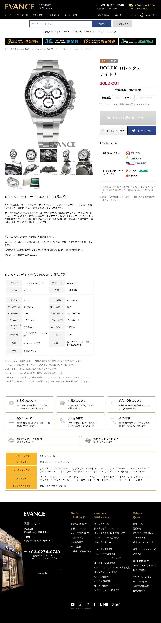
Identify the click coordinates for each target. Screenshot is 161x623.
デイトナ (64, 49)
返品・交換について (80, 533)
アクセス (137, 554)
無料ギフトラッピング (81, 551)
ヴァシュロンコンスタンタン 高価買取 (112, 567)
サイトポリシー (140, 582)
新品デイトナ (46, 462)
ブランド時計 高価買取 (104, 554)
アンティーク (139, 471)
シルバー (94, 477)
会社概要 (42, 573)
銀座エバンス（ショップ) (144, 549)
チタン (122, 477)
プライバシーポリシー (143, 577)
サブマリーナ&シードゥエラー (88, 468)
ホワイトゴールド (62, 480)
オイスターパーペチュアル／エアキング (80, 471)
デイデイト (110, 471)
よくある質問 (70, 15)
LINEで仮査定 (139, 538)
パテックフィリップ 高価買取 (108, 558)
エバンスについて (141, 561)
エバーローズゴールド (74, 477)
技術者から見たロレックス (106, 528)
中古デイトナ (64, 462)
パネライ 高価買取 (102, 581)
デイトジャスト (47, 471)
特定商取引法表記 (141, 586)
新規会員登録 (103, 15)
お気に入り (119, 15)
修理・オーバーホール (143, 542)
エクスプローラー (116, 468)
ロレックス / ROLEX (44, 49)
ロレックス (111, 32)
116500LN (77, 32)
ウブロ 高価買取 (101, 577)
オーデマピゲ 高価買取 (104, 563)
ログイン (132, 15)
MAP (28, 537)
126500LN (89, 32)
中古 (76, 49)
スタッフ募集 (139, 570)
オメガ (66, 32)
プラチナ (44, 480)
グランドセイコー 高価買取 (106, 590)
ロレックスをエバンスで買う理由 (109, 533)
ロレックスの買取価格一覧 (53, 486)
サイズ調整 (76, 547)
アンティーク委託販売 (143, 533)
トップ (8, 15)
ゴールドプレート (105, 480)
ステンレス (108, 477)
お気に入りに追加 (115, 130)
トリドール (124, 480)
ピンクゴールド (139, 477)
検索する (102, 24)
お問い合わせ (144, 130)
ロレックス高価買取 (103, 549)
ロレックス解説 (101, 524)
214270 (100, 32)
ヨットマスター (138, 468)
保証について (77, 538)
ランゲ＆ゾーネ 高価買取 (105, 572)
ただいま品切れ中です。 (130, 118)
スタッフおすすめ (102, 542)
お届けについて (78, 528)
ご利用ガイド (53, 15)
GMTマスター (61, 468)
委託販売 (137, 528)
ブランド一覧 (22, 15)
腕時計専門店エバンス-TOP (17, 49)
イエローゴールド (49, 477)
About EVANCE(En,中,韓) (144, 565)
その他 (124, 471)
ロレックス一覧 (47, 455)
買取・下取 (38, 15)
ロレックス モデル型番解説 (106, 538)
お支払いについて (79, 524)
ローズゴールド (84, 480)
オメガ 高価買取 (101, 586)
